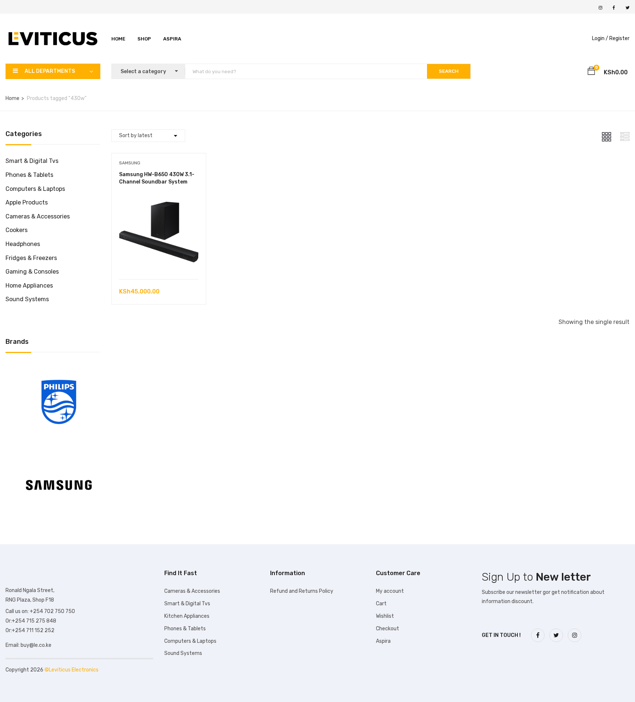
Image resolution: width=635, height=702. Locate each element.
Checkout (387, 629)
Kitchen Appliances (186, 616)
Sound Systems (27, 299)
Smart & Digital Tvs (32, 160)
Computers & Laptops (35, 188)
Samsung (129, 162)
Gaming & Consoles (32, 271)
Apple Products (27, 202)
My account (390, 591)
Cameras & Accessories (38, 216)
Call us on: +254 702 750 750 (40, 611)
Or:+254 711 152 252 (30, 630)
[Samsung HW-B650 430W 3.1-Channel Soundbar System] (158, 197)
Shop (144, 39)
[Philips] (58, 368)
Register (619, 38)
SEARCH (449, 71)
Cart (381, 604)
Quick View (158, 260)
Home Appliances (29, 285)
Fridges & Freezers (31, 257)
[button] (591, 72)
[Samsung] (58, 451)
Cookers (17, 230)
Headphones (23, 243)
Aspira (172, 39)
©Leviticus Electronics (71, 670)
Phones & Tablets (29, 174)
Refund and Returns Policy (301, 591)
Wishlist (385, 616)
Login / (600, 38)
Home (118, 39)
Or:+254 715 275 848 (31, 621)
